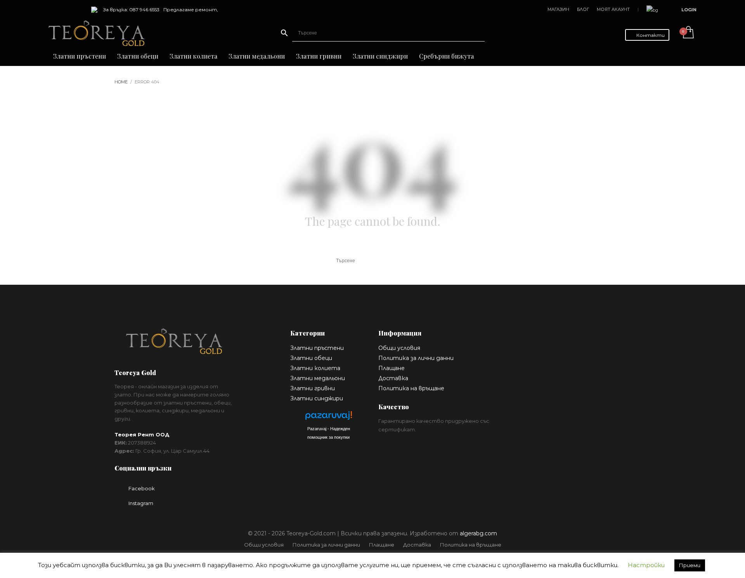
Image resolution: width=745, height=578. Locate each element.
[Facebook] (54, 10)
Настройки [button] (646, 565)
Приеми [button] (689, 565)
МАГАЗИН (558, 9)
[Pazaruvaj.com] (328, 417)
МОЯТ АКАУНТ (613, 9)
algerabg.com (478, 533)
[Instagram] (66, 10)
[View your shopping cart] (687, 33)
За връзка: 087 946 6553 (131, 9)
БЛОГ (583, 9)
